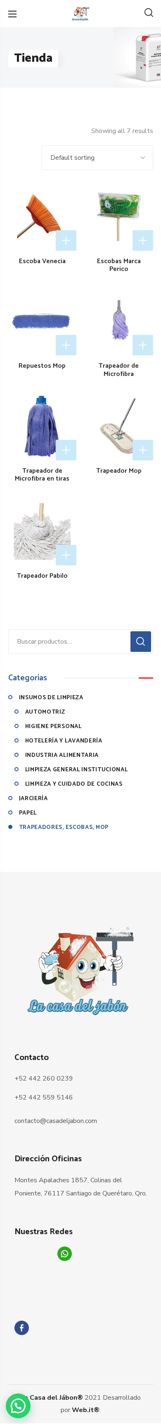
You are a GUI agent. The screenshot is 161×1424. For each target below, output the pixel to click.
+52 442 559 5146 (43, 1097)
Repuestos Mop (42, 366)
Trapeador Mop (119, 471)
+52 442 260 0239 (43, 1078)
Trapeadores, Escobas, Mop (64, 827)
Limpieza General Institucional (76, 770)
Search (140, 641)
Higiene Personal (53, 726)
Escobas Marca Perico (119, 265)
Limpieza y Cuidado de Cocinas (74, 784)
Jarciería (33, 798)
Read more (66, 240)
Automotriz (45, 712)
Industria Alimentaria (62, 755)
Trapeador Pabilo (42, 576)
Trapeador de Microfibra (119, 370)
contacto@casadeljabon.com (55, 1120)
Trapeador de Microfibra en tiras (42, 475)
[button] (148, 13)
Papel (28, 813)
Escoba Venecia (42, 261)
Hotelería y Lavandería (63, 741)
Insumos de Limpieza (51, 698)
